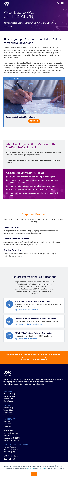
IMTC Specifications (10, 456)
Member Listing (8, 399)
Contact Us (7, 426)
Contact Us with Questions (34, 359)
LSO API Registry (9, 452)
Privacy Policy (41, 468)
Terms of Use (8, 410)
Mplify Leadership (9, 396)
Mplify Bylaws (8, 401)
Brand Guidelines (9, 415)
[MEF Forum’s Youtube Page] (13, 459)
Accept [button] (34, 474)
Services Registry (9, 447)
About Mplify (7, 421)
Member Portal (8, 394)
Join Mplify (7, 424)
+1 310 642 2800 (14, 440)
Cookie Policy (30, 468)
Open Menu (62, 4)
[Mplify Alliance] (7, 376)
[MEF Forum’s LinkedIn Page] (5, 459)
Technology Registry (10, 449)
